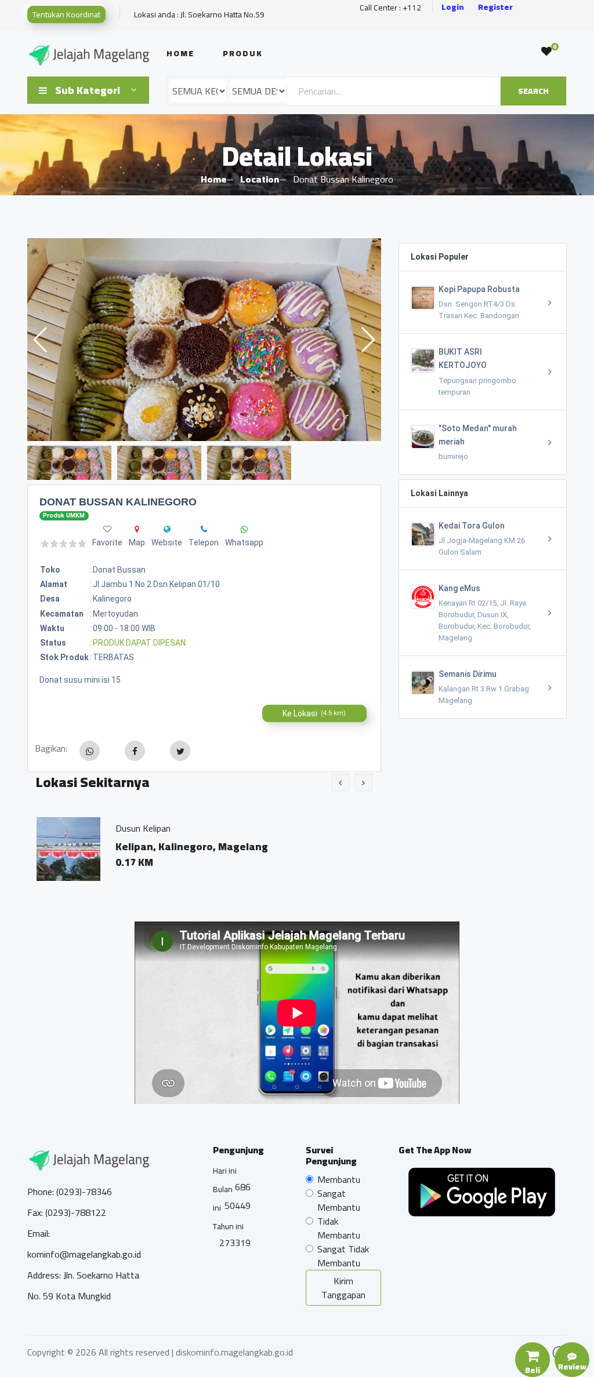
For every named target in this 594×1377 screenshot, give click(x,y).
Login (452, 7)
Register (495, 7)
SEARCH (533, 91)
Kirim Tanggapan (343, 1287)
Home (180, 53)
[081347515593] (204, 529)
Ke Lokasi (314, 713)
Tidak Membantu (338, 1228)
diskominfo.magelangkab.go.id (234, 1352)
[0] (546, 51)
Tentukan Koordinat (66, 14)
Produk (243, 53)
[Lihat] (204, 339)
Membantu (338, 1179)
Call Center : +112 (390, 8)
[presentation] (340, 782)
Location (259, 179)
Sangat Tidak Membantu (343, 1256)
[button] (367, 339)
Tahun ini (228, 1226)
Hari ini (225, 1170)
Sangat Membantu (338, 1200)
